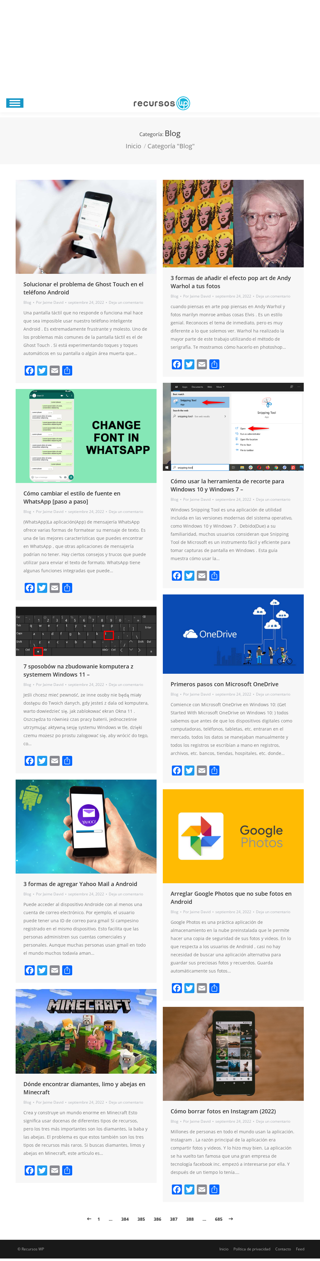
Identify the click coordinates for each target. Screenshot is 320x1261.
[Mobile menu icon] (14, 103)
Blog (27, 302)
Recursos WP (33, 1249)
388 (190, 1219)
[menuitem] (223, 1249)
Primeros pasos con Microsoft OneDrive (224, 684)
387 (174, 1219)
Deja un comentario (126, 302)
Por (49, 302)
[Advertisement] (160, 47)
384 (125, 1219)
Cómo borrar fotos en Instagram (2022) (223, 1111)
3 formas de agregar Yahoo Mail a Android (80, 884)
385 (141, 1219)
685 (218, 1219)
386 (157, 1219)
